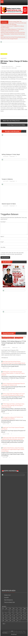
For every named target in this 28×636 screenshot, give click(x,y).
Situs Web (3, 247)
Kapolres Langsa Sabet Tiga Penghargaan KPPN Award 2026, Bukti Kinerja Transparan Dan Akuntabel (13, 23)
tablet (15, 68)
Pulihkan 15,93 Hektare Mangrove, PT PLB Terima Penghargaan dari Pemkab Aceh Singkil (13, 343)
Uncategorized (4, 54)
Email (2, 242)
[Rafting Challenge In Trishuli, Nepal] (14, 143)
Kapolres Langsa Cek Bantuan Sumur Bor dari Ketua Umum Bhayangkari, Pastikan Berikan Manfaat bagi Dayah (13, 34)
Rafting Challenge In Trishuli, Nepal (11, 154)
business (3, 68)
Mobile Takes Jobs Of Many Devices (11, 120)
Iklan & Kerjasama (8, 600)
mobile (12, 68)
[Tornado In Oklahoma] (14, 168)
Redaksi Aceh (14, 347)
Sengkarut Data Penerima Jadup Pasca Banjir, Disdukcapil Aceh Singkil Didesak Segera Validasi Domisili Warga (12, 454)
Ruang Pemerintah (18, 337)
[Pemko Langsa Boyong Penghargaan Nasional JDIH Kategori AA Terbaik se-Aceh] (13, 384)
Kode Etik (6, 597)
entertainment (8, 68)
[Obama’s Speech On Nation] (14, 192)
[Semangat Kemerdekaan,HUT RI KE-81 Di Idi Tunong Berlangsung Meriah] (13, 418)
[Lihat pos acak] (25, 17)
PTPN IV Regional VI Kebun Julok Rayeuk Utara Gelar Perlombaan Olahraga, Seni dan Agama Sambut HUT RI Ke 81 (13, 410)
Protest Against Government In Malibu (16, 125)
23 (14, 618)
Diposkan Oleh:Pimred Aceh (7, 66)
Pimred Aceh (12, 156)
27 (3, 620)
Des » (4, 623)
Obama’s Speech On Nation (9, 204)
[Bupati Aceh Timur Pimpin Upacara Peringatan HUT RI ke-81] (13, 428)
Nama (2, 236)
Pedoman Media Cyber (9, 602)
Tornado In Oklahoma (7, 179)
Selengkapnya (4, 357)
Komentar (3, 221)
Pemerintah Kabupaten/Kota (7, 337)
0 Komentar (18, 66)
